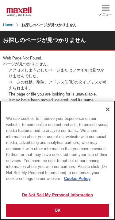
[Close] (107, 109)
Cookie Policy (77, 178)
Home (8, 25)
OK (57, 210)
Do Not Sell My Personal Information (57, 195)
